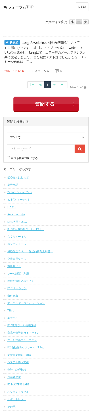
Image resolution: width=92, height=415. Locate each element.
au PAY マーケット (18, 199)
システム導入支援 (18, 362)
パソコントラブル (18, 392)
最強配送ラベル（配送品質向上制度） (30, 251)
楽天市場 (12, 185)
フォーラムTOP (20, 6)
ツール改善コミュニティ (22, 340)
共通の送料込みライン (20, 281)
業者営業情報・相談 (19, 355)
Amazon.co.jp (16, 214)
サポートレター (16, 399)
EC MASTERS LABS (18, 384)
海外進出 (12, 296)
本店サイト (14, 266)
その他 (11, 407)
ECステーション (17, 288)
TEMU (11, 310)
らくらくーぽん (16, 236)
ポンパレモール (16, 244)
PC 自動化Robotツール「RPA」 (26, 347)
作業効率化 (14, 377)
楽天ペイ (12, 318)
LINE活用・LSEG (17, 222)
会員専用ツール (16, 259)
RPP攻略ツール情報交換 (21, 325)
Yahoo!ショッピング (19, 192)
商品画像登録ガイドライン (23, 333)
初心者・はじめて (18, 177)
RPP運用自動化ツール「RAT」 (25, 229)
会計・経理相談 (16, 370)
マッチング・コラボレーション (26, 303)
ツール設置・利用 (18, 273)
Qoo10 (11, 207)
